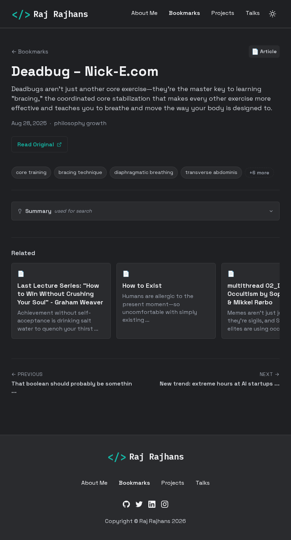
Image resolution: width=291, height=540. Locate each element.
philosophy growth (80, 123)
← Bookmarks (29, 51)
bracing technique (80, 172)
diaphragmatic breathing (143, 172)
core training (31, 172)
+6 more (259, 172)
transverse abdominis (211, 172)
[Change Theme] (272, 14)
